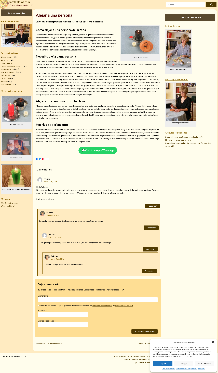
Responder (152, 205)
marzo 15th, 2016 (52, 215)
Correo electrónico (47, 320)
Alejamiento (6, 57)
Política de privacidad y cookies (186, 369)
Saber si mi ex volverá (147, 343)
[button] (213, 342)
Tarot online (6, 84)
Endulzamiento (7, 69)
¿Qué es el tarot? (8, 206)
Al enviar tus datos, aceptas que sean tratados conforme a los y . (86, 305)
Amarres (4, 60)
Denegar (183, 363)
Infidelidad (5, 75)
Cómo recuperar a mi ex (11, 66)
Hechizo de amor (8, 72)
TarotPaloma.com (19, 2)
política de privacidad (123, 305)
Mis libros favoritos (9, 203)
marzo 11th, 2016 (50, 182)
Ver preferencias (204, 363)
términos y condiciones (102, 305)
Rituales (4, 81)
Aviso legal (201, 369)
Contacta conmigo (16, 13)
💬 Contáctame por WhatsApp (98, 150)
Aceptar (162, 363)
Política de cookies (168, 369)
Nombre (42, 310)
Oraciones (5, 78)
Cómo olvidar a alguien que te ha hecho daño (184, 137)
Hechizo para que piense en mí (178, 140)
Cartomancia (6, 63)
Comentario (43, 296)
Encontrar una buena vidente (49, 343)
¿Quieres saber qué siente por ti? (21, 5)
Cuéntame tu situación (190, 17)
